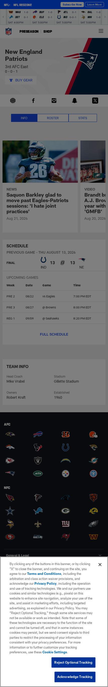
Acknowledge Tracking (75, 677)
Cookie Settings (54, 652)
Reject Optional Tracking (73, 662)
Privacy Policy (45, 583)
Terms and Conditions (44, 574)
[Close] (99, 564)
